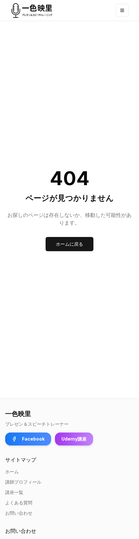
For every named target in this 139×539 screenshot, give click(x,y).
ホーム (12, 471)
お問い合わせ (18, 513)
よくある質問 (18, 502)
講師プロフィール (23, 482)
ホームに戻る (69, 244)
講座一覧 (14, 492)
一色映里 (18, 414)
